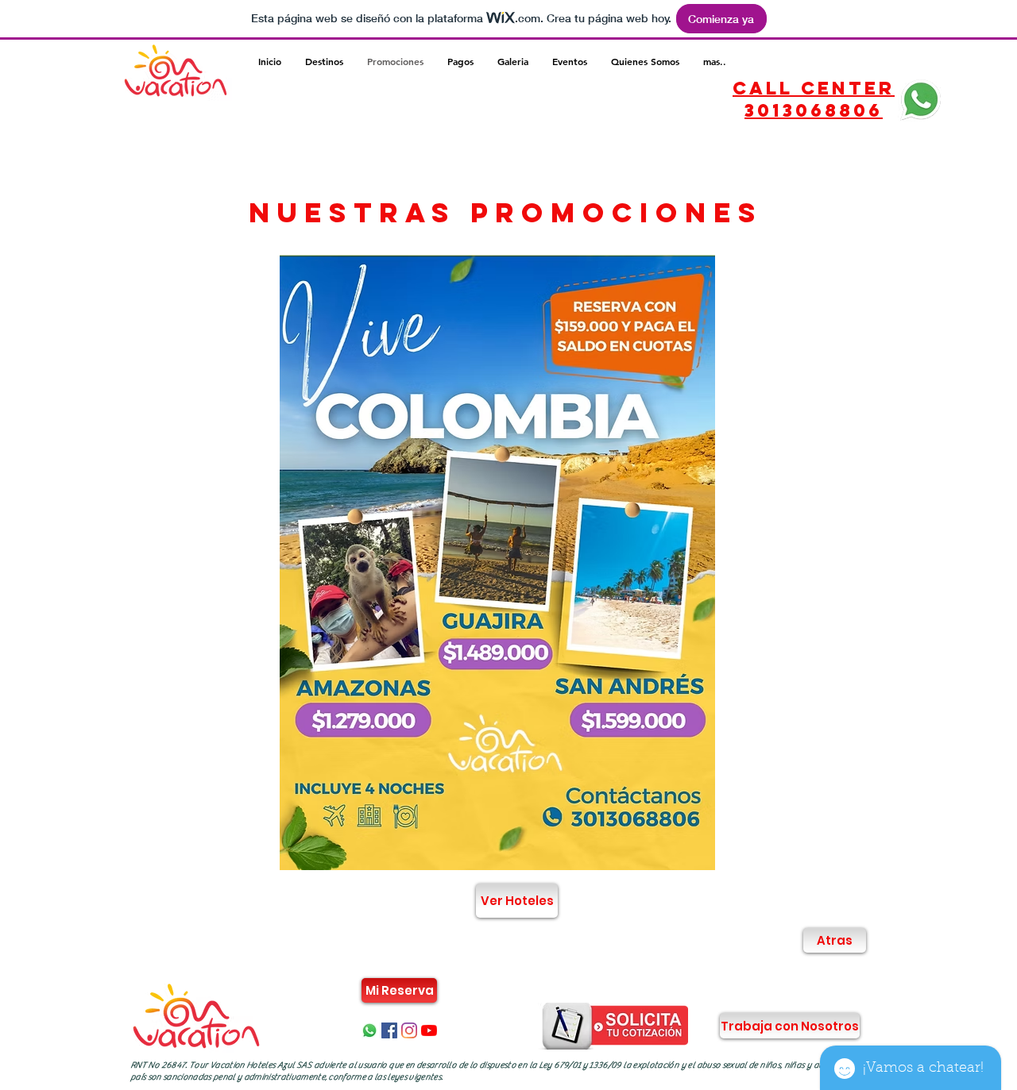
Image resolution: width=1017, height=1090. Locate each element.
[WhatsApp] (369, 1030)
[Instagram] (409, 1030)
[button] (511, 562)
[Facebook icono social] (389, 1030)
